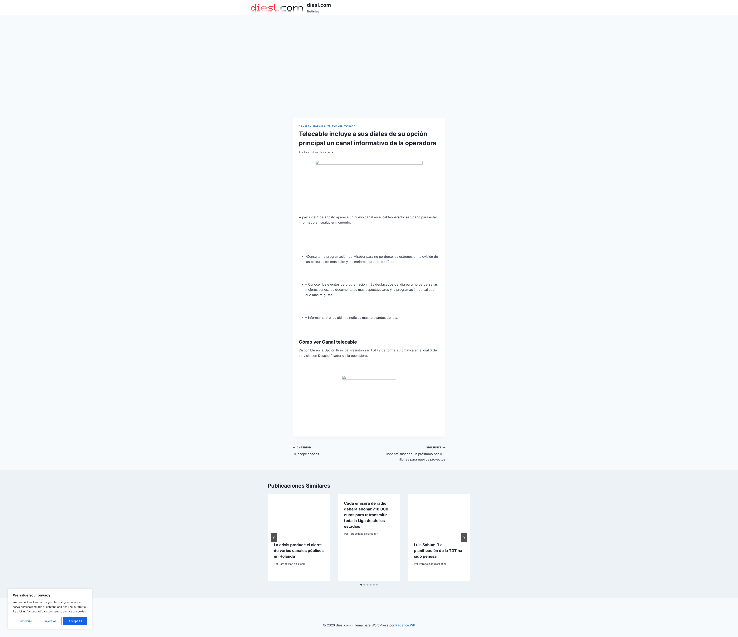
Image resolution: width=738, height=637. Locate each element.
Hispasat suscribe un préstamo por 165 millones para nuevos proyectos (415, 453)
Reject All (50, 621)
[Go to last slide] (274, 537)
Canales (305, 126)
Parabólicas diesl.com (317, 152)
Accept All (75, 621)
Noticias (319, 126)
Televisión (334, 126)
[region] (50, 609)
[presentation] (299, 515)
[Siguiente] (464, 537)
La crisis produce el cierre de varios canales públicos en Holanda (299, 551)
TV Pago (349, 126)
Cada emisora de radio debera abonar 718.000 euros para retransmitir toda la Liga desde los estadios (366, 515)
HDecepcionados (306, 451)
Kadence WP (405, 625)
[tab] (361, 585)
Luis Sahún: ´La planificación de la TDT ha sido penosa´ (438, 551)
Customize (25, 621)
